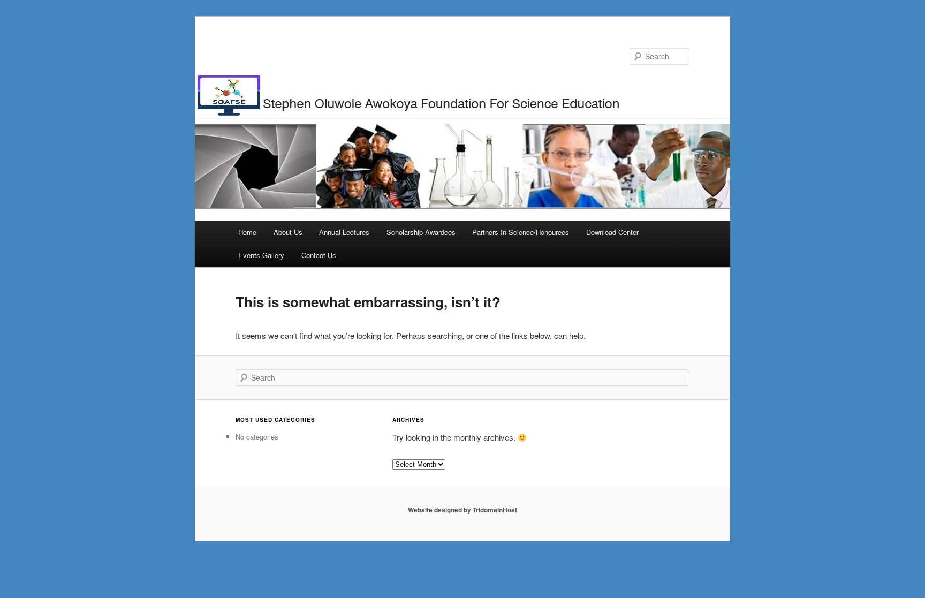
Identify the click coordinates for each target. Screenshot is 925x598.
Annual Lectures (344, 232)
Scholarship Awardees (421, 232)
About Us (288, 232)
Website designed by (440, 509)
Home (247, 232)
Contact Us (318, 255)
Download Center (612, 232)
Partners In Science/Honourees (520, 232)
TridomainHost (495, 509)
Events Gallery (261, 255)
